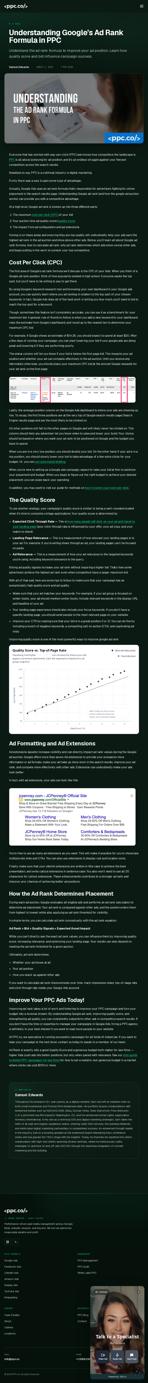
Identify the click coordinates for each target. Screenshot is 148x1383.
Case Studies (12, 1315)
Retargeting (10, 1297)
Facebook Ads (12, 1266)
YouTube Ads (11, 1291)
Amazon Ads (11, 1279)
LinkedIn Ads (11, 1272)
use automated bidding (50, 462)
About (7, 1321)
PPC (12, 160)
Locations (10, 1333)
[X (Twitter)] (15, 1242)
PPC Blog (83, 1315)
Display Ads (11, 1285)
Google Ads (11, 1260)
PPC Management (88, 1260)
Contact (82, 1321)
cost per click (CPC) (45, 215)
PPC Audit (83, 1266)
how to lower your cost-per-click (107, 488)
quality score (66, 221)
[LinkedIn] (7, 1242)
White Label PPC (87, 1272)
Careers (8, 1327)
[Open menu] (141, 6)
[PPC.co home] (15, 6)
